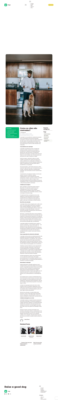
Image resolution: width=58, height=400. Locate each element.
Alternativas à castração (10, 135)
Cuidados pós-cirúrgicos (10, 131)
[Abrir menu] (26, 5)
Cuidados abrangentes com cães (12, 136)
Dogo (9, 4)
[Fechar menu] (30, 1)
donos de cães (46, 137)
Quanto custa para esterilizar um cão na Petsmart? (31, 336)
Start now (51, 4)
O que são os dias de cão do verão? (23, 336)
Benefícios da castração (10, 132)
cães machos (46, 135)
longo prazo (46, 138)
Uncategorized (23, 132)
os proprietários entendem (46, 141)
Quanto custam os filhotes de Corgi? (39, 336)
